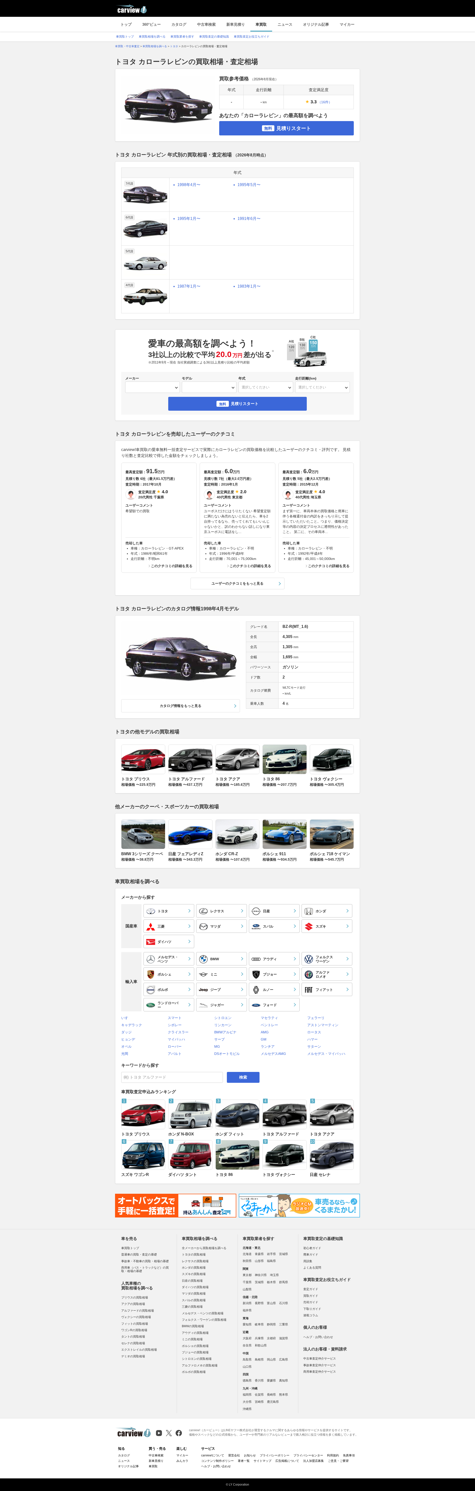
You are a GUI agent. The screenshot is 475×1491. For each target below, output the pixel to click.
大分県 (247, 1402)
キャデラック (131, 1025)
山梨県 (247, 1289)
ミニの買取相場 (192, 1339)
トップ (126, 24)
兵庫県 (259, 1338)
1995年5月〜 (249, 185)
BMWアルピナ (225, 1032)
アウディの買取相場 (195, 1333)
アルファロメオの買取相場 (199, 1365)
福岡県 (247, 1394)
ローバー (175, 1046)
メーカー (132, 378)
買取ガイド (310, 1296)
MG (217, 1046)
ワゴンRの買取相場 (134, 1330)
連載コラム (310, 1315)
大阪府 (247, 1338)
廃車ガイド (310, 1254)
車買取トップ (125, 36)
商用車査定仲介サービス (319, 1371)
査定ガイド (310, 1289)
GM (263, 1039)
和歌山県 (261, 1345)
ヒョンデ (128, 1039)
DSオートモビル (227, 1054)
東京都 (247, 1275)
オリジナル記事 (316, 24)
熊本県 (283, 1394)
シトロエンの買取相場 (197, 1359)
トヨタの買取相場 (194, 1254)
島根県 (259, 1359)
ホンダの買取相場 (194, 1267)
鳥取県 (247, 1359)
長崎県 (271, 1394)
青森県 (259, 1254)
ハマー (312, 1039)
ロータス (314, 1032)
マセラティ (269, 1018)
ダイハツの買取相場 (195, 1287)
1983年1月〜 (249, 286)
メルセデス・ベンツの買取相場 (202, 1313)
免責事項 (349, 1455)
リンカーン (223, 1025)
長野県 (259, 1303)
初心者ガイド (312, 1248)
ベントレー (269, 1025)
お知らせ (250, 1455)
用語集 (307, 1261)
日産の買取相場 (192, 1280)
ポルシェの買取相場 (195, 1346)
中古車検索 (206, 24)
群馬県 (283, 1282)
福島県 (271, 1261)
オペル (126, 1046)
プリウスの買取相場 (134, 1297)
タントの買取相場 (133, 1336)
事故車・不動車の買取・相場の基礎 (145, 1261)
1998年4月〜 (188, 185)
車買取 (261, 24)
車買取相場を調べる (152, 36)
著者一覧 (244, 1461)
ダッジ (126, 1032)
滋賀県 (283, 1338)
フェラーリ (316, 1018)
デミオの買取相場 (133, 1356)
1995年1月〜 (188, 218)
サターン (314, 1046)
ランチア (268, 1046)
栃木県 (271, 1282)
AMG (265, 1032)
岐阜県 (259, 1324)
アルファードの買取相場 (137, 1310)
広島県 (283, 1359)
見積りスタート (287, 128)
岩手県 (271, 1254)
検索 (243, 1077)
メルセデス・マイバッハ (326, 1054)
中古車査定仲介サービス (319, 1358)
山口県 (247, 1366)
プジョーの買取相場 (195, 1352)
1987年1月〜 (188, 286)
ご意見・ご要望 (338, 1461)
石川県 (283, 1303)
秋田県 (247, 1261)
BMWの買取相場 (193, 1326)
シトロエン (223, 1018)
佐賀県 (259, 1394)
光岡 (124, 1054)
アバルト (175, 1054)
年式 (241, 378)
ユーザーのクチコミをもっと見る (237, 583)
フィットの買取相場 (134, 1323)
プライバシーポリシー (274, 1455)
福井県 (247, 1310)
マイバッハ (176, 1039)
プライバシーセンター (308, 1455)
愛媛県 (271, 1380)
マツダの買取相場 (194, 1293)
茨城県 (259, 1282)
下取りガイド (312, 1309)
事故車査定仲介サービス (319, 1365)
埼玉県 (274, 1275)
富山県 (271, 1303)
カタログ (178, 24)
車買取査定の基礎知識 (214, 36)
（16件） (325, 102)
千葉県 (247, 1282)
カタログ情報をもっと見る (180, 706)
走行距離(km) (305, 378)
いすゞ (126, 1018)
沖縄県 (247, 1409)
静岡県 (271, 1324)
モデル (187, 378)
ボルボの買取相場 (194, 1372)
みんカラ (182, 1461)
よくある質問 (312, 1267)
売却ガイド (310, 1302)
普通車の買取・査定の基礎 (139, 1254)
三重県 (283, 1324)
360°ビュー (151, 24)
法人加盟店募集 (313, 1461)
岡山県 (271, 1359)
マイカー (347, 24)
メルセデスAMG (273, 1054)
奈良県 (247, 1345)
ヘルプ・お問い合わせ (318, 1337)
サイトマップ (262, 1461)
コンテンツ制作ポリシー (217, 1461)
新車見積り (235, 24)
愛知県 (247, 1324)
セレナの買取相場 (133, 1343)
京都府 (271, 1338)
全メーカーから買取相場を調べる (204, 1248)
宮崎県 (259, 1402)
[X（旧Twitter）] (169, 1433)
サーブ (219, 1039)
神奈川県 (261, 1275)
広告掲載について (287, 1461)
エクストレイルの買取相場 (139, 1349)
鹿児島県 (273, 1402)
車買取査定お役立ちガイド (251, 36)
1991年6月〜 (249, 218)
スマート (175, 1018)
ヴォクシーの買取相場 (136, 1317)
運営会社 (234, 1455)
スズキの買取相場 (194, 1274)
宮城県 (283, 1254)
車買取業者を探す (182, 36)
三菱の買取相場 (192, 1306)
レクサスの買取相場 (195, 1261)
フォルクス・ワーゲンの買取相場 (204, 1319)
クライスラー (178, 1032)
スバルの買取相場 (194, 1300)
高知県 (283, 1380)
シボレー (175, 1025)
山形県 (259, 1261)
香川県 (259, 1380)
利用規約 (333, 1455)
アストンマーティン (322, 1025)
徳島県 (247, 1380)
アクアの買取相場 (133, 1304)
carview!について (212, 1455)
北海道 (247, 1254)
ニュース (285, 24)
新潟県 (247, 1303)
